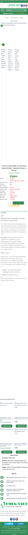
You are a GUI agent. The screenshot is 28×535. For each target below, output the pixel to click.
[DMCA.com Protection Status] (9, 523)
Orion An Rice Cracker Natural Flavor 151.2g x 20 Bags (6, 419)
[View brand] (14, 176)
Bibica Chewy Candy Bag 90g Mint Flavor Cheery (20, 444)
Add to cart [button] (6, 426)
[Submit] (25, 10)
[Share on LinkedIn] (18, 206)
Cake (21, 17)
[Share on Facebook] (9, 206)
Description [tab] (4, 212)
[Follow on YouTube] (26, 5)
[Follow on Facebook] (22, 5)
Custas (11, 179)
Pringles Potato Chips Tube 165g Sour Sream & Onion (21, 418)
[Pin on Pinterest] (15, 206)
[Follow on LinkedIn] (24, 5)
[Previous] (3, 35)
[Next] (24, 35)
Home (7, 17)
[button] (2, 5)
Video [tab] (2, 215)
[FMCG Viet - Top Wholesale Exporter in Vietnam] (14, 5)
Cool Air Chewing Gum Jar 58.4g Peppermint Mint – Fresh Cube (6, 445)
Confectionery (14, 17)
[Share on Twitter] (12, 206)
